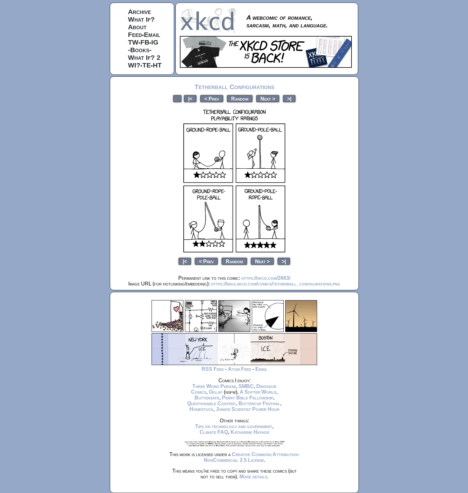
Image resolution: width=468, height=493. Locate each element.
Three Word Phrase (214, 386)
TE (146, 65)
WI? (134, 65)
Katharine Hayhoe (249, 432)
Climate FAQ (214, 432)
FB (144, 42)
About (137, 27)
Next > (267, 98)
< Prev (211, 98)
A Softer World (258, 392)
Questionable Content (211, 403)
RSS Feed (213, 369)
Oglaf (216, 392)
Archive (139, 11)
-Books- (140, 49)
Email (152, 34)
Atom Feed (239, 369)
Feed (135, 34)
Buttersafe (207, 397)
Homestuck (201, 409)
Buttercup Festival (259, 403)
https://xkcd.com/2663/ (265, 278)
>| (289, 98)
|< (190, 98)
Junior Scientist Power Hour (248, 409)
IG (154, 42)
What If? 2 (144, 57)
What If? (141, 19)
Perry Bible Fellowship (247, 397)
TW (133, 42)
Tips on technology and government (233, 426)
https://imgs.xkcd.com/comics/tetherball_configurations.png (275, 283)
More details (253, 476)
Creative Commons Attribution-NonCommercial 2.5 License (252, 457)
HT (157, 65)
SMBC (246, 386)
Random (239, 98)
